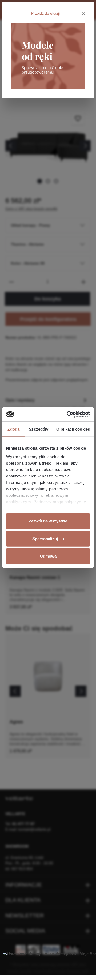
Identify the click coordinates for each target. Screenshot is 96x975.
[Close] (84, 13)
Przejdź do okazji (45, 13)
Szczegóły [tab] (38, 429)
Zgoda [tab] (13, 429)
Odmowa (48, 556)
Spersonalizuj (45, 538)
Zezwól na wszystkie (48, 521)
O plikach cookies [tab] (73, 429)
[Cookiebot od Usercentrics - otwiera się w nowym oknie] (68, 414)
